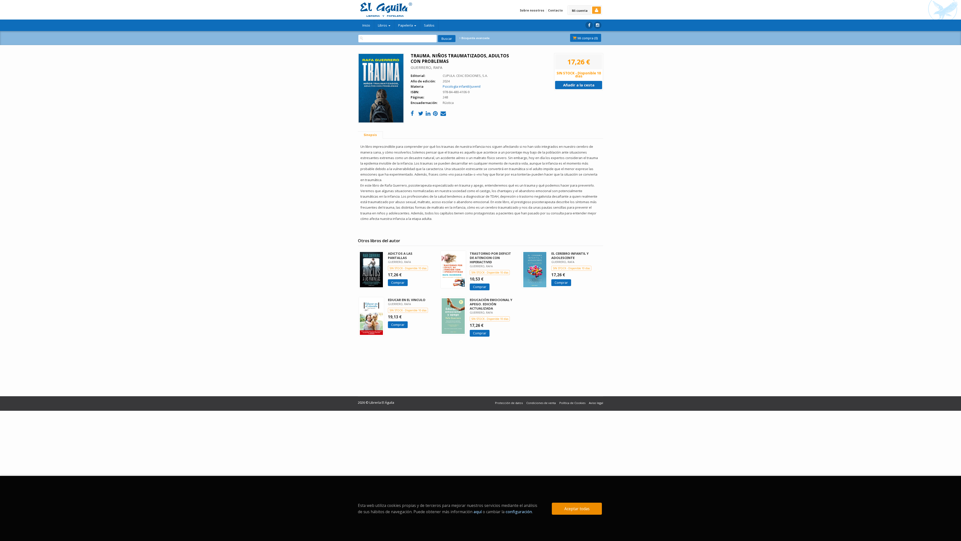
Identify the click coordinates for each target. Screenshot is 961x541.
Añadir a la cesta (578, 84)
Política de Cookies (572, 402)
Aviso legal (596, 402)
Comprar (397, 282)
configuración (519, 511)
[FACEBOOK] (589, 25)
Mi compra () (587, 38)
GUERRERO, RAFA (426, 67)
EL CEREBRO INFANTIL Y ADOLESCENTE (570, 255)
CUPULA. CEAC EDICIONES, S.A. (465, 75)
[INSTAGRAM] (597, 25)
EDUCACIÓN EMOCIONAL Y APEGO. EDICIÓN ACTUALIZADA (491, 304)
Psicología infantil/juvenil (461, 86)
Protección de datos (509, 402)
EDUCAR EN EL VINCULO (406, 300)
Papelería (406, 25)
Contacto (555, 10)
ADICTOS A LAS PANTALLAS (400, 255)
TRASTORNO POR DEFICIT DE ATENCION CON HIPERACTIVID (490, 257)
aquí (477, 511)
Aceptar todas (577, 508)
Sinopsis (370, 135)
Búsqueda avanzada (475, 38)
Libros (383, 25)
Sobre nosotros (532, 10)
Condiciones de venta (541, 402)
